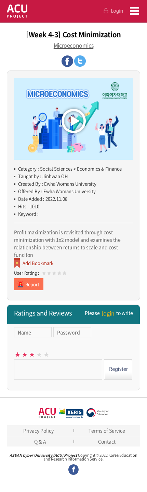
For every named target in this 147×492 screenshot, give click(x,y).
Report (32, 284)
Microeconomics (73, 45)
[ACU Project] (17, 11)
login (108, 313)
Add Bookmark (38, 263)
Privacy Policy (38, 430)
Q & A (40, 441)
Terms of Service (107, 430)
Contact (107, 441)
